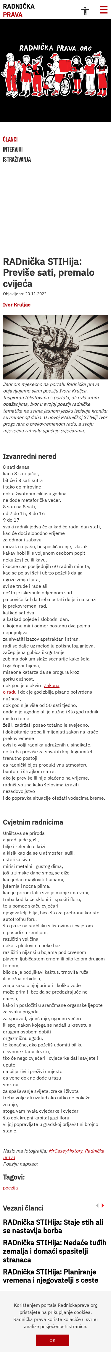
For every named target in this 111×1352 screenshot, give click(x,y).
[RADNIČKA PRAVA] (55, 70)
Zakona (51, 685)
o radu (10, 692)
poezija (10, 1188)
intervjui (12, 149)
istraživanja (17, 159)
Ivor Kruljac (16, 304)
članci (10, 139)
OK (52, 1340)
